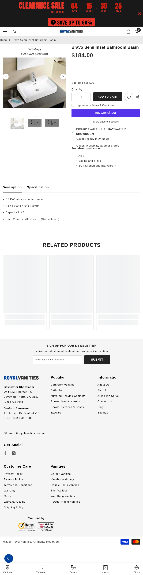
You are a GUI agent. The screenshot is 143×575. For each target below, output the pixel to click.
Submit (97, 359)
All (80, 155)
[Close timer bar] (139, 13)
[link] (25, 316)
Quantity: (77, 89)
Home (4, 39)
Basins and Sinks (90, 160)
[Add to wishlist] (129, 97)
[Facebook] (5, 453)
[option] (34, 76)
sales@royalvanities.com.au (27, 433)
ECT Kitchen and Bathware (96, 165)
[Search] (15, 32)
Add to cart (108, 96)
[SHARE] (136, 97)
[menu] (5, 31)
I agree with (83, 105)
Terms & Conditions (103, 105)
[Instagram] (13, 453)
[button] (6, 76)
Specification (38, 187)
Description (12, 187)
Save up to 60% (74, 22)
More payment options (106, 121)
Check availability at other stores (97, 145)
